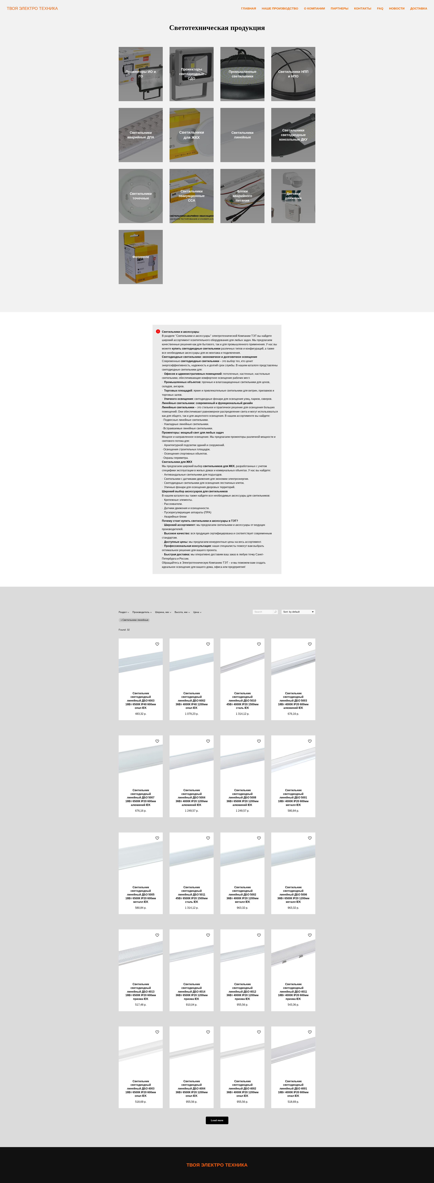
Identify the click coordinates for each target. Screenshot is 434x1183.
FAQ (380, 8)
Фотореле (140, 257)
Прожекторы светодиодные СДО (191, 73)
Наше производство (280, 8)
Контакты (362, 8)
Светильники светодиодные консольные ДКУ (293, 134)
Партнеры (339, 8)
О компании (314, 8)
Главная (248, 8)
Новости (397, 8)
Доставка (418, 8)
